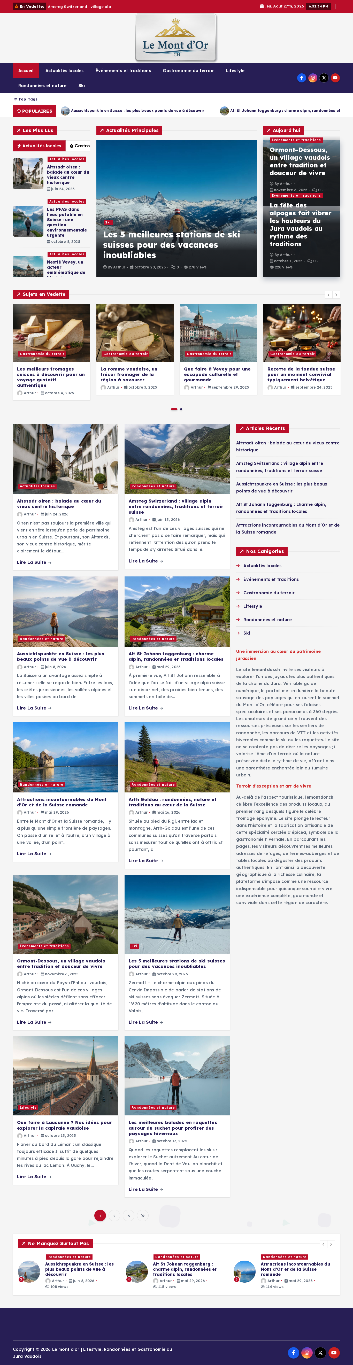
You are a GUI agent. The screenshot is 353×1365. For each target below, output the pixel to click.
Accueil (26, 70)
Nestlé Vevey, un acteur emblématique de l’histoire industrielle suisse (67, 272)
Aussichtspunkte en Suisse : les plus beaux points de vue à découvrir (60, 656)
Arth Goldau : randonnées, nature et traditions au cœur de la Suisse (173, 802)
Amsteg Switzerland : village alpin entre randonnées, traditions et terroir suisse (176, 506)
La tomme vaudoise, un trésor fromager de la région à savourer (129, 374)
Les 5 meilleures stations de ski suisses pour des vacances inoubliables (172, 244)
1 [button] (174, 409)
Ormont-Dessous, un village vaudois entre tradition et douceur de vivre (300, 161)
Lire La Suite (32, 562)
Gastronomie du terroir (188, 70)
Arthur (119, 267)
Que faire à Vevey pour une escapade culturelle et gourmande (217, 374)
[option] (176, 208)
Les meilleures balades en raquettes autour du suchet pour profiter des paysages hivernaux (173, 1128)
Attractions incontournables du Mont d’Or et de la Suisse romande (62, 802)
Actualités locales (64, 70)
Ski (82, 85)
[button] (329, 295)
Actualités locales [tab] (41, 145)
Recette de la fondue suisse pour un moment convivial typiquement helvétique (301, 374)
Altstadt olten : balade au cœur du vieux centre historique (68, 174)
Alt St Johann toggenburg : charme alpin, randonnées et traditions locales (156, 110)
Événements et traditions (123, 70)
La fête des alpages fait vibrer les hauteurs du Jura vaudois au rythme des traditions (301, 224)
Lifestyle (235, 70)
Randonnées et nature (42, 85)
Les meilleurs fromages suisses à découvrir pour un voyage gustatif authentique (51, 377)
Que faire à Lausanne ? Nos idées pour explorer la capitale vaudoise (64, 1125)
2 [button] (181, 409)
